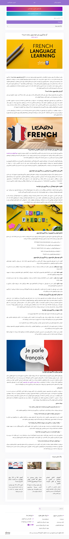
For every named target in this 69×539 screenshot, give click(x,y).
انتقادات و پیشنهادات (26, 522)
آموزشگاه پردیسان (38, 533)
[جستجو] (40, 508)
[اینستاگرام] (28, 525)
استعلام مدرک (45, 519)
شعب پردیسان (60, 522)
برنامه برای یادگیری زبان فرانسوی (31, 382)
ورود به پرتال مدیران (44, 528)
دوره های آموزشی (60, 525)
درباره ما (62, 519)
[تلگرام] (32, 525)
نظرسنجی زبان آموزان (26, 519)
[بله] (30, 525)
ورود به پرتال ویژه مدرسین (42, 525)
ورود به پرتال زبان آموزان (43, 522)
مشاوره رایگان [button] (57, 2)
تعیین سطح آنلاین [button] (11, 2)
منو (34, 2)
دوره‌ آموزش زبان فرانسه (12, 153)
